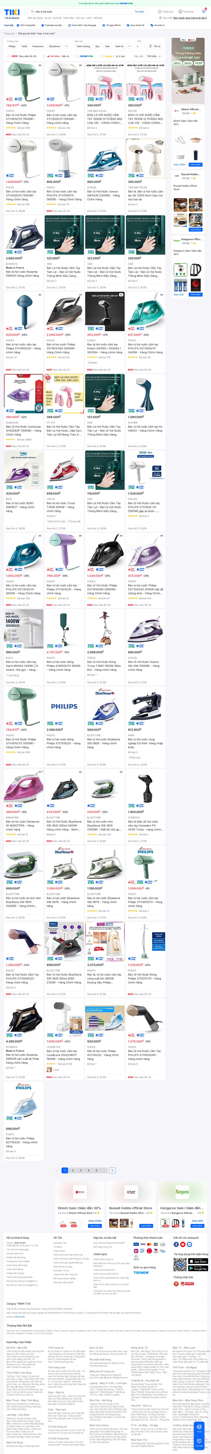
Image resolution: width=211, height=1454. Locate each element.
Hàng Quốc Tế (139, 1347)
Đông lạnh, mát (26, 1381)
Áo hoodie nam (61, 1376)
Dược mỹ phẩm (33, 1437)
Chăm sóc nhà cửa (24, 1394)
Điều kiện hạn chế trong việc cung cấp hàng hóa (111, 1264)
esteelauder (27, 1330)
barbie (49, 1330)
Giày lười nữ (72, 1401)
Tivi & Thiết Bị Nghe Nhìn (148, 1371)
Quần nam (66, 1371)
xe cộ (48, 17)
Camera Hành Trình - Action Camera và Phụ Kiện (191, 1409)
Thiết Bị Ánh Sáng (191, 1406)
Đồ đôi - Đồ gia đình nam (69, 1379)
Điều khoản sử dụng (62, 1266)
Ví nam (51, 1442)
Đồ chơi (35, 1351)
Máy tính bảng (19, 1409)
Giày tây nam (68, 1413)
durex (72, 1330)
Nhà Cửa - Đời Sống (101, 1400)
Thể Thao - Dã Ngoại (185, 1367)
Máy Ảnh (197, 1419)
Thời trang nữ (55, 1347)
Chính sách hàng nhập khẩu (19, 1277)
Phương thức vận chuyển (18, 1261)
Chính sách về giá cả (103, 1259)
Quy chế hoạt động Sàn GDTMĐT (109, 1243)
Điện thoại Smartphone (17, 1404)
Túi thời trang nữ (57, 1426)
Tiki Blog (57, 1247)
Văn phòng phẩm (155, 1443)
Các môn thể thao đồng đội (191, 1384)
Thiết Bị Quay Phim (189, 1417)
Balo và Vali (96, 1347)
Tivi (179, 1359)
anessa (163, 1330)
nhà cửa (80, 17)
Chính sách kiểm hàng (16, 1265)
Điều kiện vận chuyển (63, 1282)
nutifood (128, 1330)
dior (17, 1330)
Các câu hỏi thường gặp (17, 1249)
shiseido (10, 1333)
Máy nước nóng (190, 1359)
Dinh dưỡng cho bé (21, 1359)
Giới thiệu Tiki (59, 1243)
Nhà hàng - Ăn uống (146, 1414)
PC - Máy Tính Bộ (102, 1394)
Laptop (116, 1394)
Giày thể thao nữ (196, 1389)
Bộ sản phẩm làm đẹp (23, 1435)
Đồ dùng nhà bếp (14, 1446)
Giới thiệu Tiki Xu (61, 1270)
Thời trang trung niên (63, 1362)
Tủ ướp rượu (202, 1362)
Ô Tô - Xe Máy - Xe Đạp (144, 1425)
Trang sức (94, 1375)
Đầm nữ (58, 1351)
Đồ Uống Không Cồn (106, 1439)
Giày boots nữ (59, 1401)
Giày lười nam (54, 1413)
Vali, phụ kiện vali (119, 1354)
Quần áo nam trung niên (65, 1384)
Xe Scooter (156, 1431)
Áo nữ (50, 1351)
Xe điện (159, 1429)
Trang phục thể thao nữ (184, 1371)
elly (89, 1330)
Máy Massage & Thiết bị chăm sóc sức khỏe (25, 1425)
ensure (64, 1330)
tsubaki (49, 1333)
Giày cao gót (54, 1396)
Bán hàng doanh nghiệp (64, 1278)
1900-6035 (19, 1243)
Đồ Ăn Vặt (100, 1437)
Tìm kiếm (139, 11)
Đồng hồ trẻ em (120, 1377)
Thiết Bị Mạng (105, 1392)
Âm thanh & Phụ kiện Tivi (184, 1351)
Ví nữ (78, 1430)
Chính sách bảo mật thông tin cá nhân (71, 1258)
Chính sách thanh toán (104, 1270)
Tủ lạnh (181, 1354)
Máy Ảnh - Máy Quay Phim (188, 1400)
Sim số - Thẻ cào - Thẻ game (155, 1419)
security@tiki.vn (30, 1285)
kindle (137, 1330)
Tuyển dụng (59, 1251)
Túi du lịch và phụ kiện (106, 1351)
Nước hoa (17, 1434)
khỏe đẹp (68, 17)
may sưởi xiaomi (187, 1437)
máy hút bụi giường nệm (190, 1440)
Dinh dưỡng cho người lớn (24, 1362)
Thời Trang (156, 1351)
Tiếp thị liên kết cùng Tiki (65, 1274)
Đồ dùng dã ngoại (191, 1373)
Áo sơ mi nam (66, 1373)
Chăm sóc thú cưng (99, 1429)
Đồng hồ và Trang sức (102, 1371)
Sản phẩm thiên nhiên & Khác (23, 1427)
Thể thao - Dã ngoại (144, 1356)
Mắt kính (115, 1363)
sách (89, 17)
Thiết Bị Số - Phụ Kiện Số (145, 1380)
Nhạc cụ (112, 1417)
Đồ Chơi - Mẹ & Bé (16, 1347)
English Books (147, 1446)
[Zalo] (189, 1244)
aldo (112, 1330)
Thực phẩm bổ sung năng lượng (192, 1390)
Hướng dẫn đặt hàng (16, 1257)
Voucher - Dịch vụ (141, 1405)
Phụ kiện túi (77, 1433)
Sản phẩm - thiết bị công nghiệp (150, 1368)
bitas (203, 1330)
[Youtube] (182, 1244)
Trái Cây (10, 1376)
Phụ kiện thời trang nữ (100, 1363)
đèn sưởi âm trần (186, 1447)
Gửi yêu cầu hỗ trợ (14, 1253)
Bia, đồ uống (17, 1387)
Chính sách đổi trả (14, 1269)
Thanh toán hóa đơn (140, 1409)
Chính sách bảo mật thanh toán (68, 1254)
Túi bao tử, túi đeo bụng (73, 1444)
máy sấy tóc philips (193, 1431)
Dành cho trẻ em (20, 1389)
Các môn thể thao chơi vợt (191, 1385)
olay (180, 1330)
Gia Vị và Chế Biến (103, 1434)
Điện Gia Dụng (14, 1442)
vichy (36, 1333)
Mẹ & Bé (149, 1362)
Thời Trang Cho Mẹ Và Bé (18, 1351)
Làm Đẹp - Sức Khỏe (18, 1414)
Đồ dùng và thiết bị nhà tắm (109, 1412)
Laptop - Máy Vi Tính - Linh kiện (108, 1383)
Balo (92, 1351)
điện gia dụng (35, 17)
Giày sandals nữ (64, 1398)
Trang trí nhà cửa (97, 1404)
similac (186, 1330)
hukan (29, 1333)
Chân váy (68, 1356)
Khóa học (156, 1409)
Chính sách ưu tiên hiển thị (105, 1274)
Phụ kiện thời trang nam (107, 1364)
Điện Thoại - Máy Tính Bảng (22, 1400)
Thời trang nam (56, 1367)
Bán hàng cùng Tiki (102, 1247)
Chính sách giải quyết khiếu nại (68, 1262)
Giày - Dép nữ (56, 1392)
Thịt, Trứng (21, 1376)
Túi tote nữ (65, 1433)
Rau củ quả (17, 1379)
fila (42, 1333)
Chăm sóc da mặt (14, 1418)
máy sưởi (177, 1429)
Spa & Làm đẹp (151, 1412)
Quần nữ (68, 1351)
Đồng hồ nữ (106, 1375)
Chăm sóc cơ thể (21, 1423)
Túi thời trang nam (58, 1438)
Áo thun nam (54, 1371)
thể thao (98, 17)
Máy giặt (182, 1356)
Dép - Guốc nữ (69, 1396)
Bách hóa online (145, 1364)
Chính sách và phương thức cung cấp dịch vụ (111, 1279)
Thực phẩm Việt (31, 1379)
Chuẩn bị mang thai (21, 1367)
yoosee (172, 1330)
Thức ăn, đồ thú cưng (21, 1392)
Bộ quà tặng (103, 1442)
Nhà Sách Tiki (139, 1439)
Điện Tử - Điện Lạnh (184, 1347)
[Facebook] (176, 1244)
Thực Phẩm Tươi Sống (18, 1372)
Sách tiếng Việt (138, 1443)
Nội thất (103, 1409)
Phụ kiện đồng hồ (103, 1377)
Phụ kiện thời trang (100, 1359)
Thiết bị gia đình (32, 1446)
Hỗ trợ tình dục (30, 1434)
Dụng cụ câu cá (186, 1381)
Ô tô (147, 1431)
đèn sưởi (187, 1429)
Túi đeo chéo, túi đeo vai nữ (61, 1430)
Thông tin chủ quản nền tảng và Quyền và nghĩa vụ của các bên (111, 1292)
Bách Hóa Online (99, 1425)
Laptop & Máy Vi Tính (153, 1367)
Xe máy (140, 1431)
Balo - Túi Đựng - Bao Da (190, 1412)
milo (95, 1330)
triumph (119, 1330)
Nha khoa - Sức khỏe (149, 1417)
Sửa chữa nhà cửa (103, 1406)
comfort (195, 1330)
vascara (10, 1330)
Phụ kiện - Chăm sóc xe (142, 1429)
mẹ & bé (57, 17)
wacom (154, 1330)
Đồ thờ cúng (100, 1417)
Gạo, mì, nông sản (21, 1384)
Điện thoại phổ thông (21, 1406)
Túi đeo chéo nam (64, 1442)
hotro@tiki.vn (31, 1281)
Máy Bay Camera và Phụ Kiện (190, 1418)
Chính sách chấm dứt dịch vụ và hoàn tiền (111, 1285)
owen (57, 1330)
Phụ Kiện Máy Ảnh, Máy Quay (186, 1404)
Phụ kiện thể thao (191, 1376)
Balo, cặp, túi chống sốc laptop (109, 1352)
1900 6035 (19, 1317)
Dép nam (63, 1416)
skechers (103, 1330)
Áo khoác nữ (70, 1354)
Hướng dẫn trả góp (15, 1273)
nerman (145, 1330)
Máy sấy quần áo (187, 1362)
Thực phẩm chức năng (22, 1421)
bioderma (81, 1330)
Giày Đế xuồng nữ (66, 1404)
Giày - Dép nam (57, 1409)
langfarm (20, 1333)
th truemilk (40, 1330)
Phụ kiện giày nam (62, 1418)
